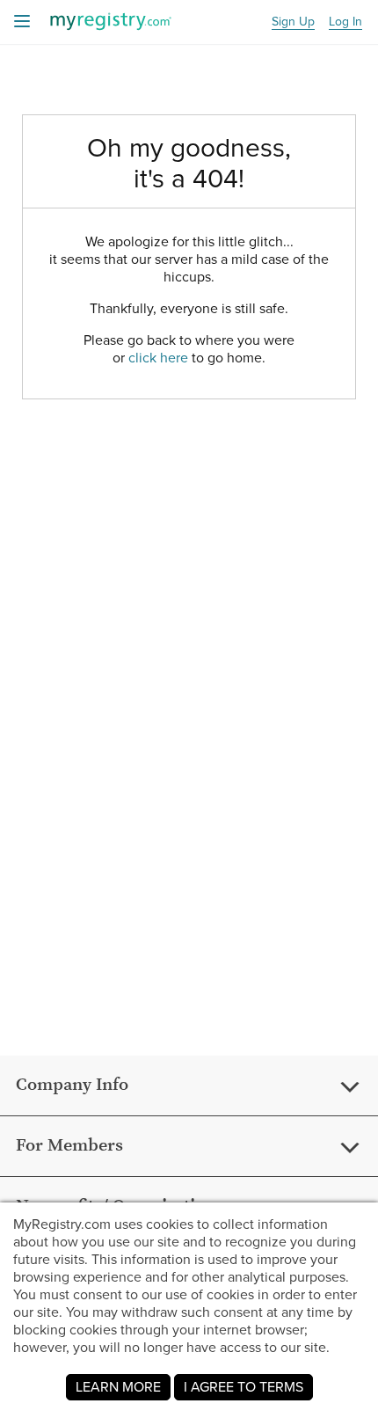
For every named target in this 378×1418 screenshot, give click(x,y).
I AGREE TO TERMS (243, 1387)
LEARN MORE (118, 1387)
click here (158, 357)
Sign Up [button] (293, 22)
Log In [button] (345, 22)
